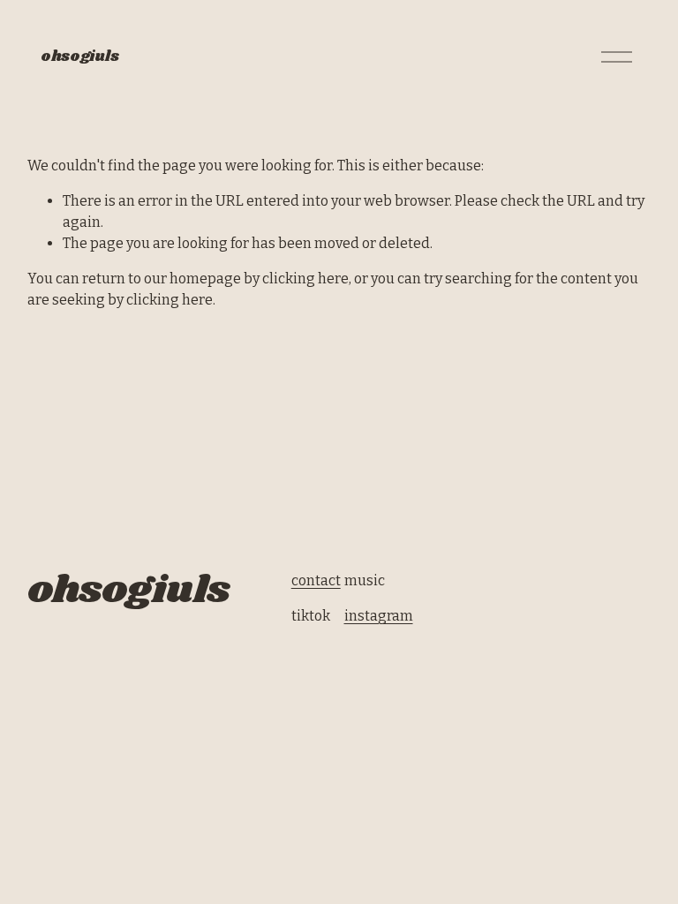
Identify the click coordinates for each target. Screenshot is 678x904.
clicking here (305, 278)
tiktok (310, 615)
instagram (378, 615)
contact (316, 580)
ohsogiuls (79, 57)
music (364, 580)
